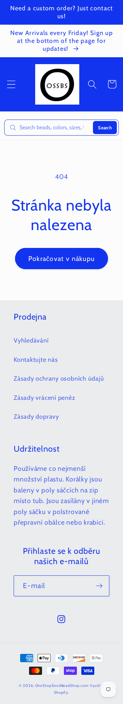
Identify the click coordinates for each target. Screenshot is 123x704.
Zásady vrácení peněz (45, 398)
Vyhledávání (31, 340)
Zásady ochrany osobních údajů (59, 378)
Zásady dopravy (36, 416)
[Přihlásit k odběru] (99, 585)
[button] (11, 84)
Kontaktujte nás (36, 359)
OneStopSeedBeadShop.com (62, 685)
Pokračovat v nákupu (61, 258)
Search (105, 127)
